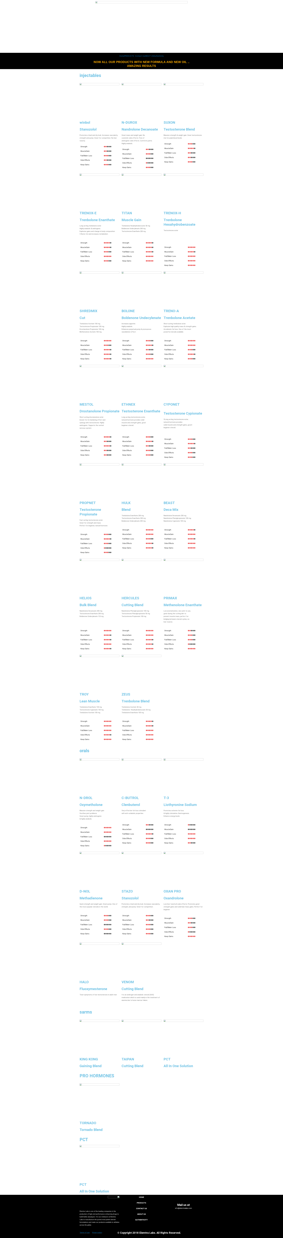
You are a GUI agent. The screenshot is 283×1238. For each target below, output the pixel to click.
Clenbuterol (131, 805)
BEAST (169, 503)
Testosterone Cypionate (183, 413)
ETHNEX (128, 404)
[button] (129, 56)
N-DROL (86, 798)
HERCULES (130, 598)
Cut (82, 318)
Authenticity (159, 56)
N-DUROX (129, 122)
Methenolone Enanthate (183, 605)
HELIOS (86, 598)
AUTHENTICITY (141, 1220)
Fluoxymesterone (93, 989)
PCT (167, 1059)
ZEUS (126, 694)
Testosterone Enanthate (141, 411)
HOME (141, 1197)
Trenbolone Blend (136, 701)
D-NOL (85, 891)
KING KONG (89, 1059)
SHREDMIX (88, 311)
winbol (85, 122)
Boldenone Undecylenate (141, 318)
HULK (126, 503)
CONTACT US (141, 1208)
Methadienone (91, 898)
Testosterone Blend (179, 129)
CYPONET (172, 404)
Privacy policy (97, 1233)
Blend (126, 509)
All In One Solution (178, 1066)
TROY (84, 694)
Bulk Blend (88, 605)
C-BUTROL (130, 798)
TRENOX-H (172, 213)
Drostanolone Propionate (99, 411)
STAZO (127, 891)
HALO (84, 982)
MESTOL (86, 404)
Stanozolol (88, 129)
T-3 (166, 798)
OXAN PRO (172, 891)
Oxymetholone (91, 805)
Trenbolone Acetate (179, 318)
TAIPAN (128, 1059)
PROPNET (88, 503)
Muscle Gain (131, 220)
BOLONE (128, 311)
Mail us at (183, 1205)
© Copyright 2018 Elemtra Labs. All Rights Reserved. (149, 1232)
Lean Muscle (90, 701)
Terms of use (85, 1233)
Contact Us (140, 56)
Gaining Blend (91, 1066)
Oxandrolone (174, 898)
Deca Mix (171, 509)
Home (121, 56)
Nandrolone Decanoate (140, 129)
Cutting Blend (132, 605)
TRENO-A (171, 311)
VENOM (128, 982)
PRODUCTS (129, 56)
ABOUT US (149, 56)
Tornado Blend (91, 1130)
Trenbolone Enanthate (97, 220)
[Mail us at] (183, 1198)
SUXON (169, 122)
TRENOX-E (88, 213)
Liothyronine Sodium (180, 805)
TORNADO (88, 1123)
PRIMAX (170, 598)
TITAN (127, 213)
